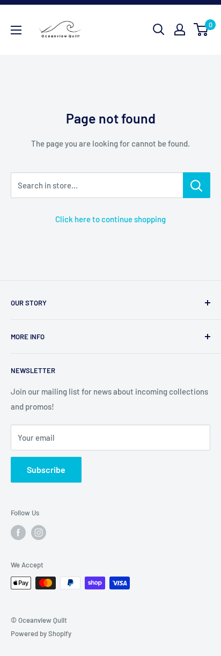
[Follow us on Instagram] (38, 532)
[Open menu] (16, 30)
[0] (201, 29)
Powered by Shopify (41, 633)
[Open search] (159, 29)
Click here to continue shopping (110, 219)
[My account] (179, 29)
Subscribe (46, 469)
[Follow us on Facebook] (18, 532)
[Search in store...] (196, 185)
